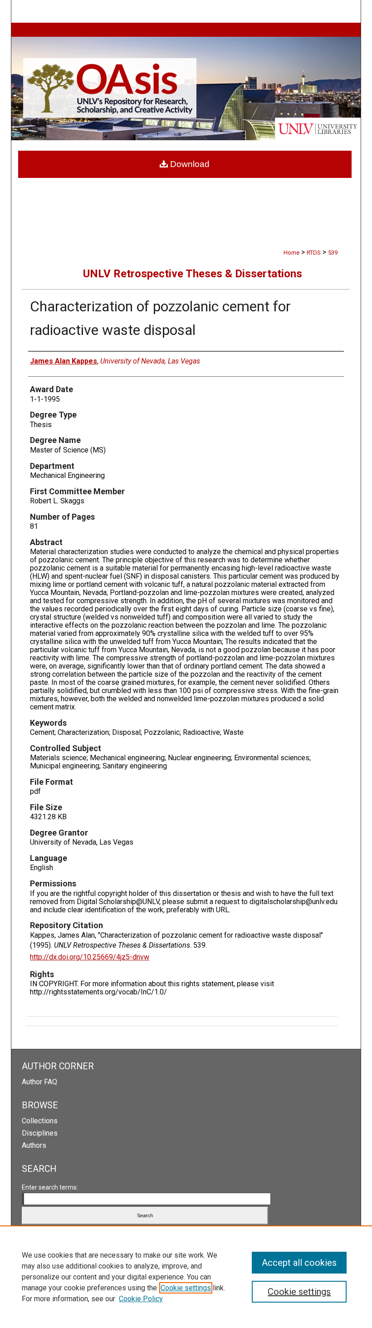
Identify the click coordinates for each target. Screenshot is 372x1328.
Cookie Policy (141, 1298)
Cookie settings (186, 1288)
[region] (186, 1276)
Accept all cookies (299, 1262)
